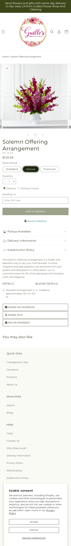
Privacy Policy (15, 463)
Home (5, 56)
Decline (34, 529)
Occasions (12, 369)
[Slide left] (28, 134)
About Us (12, 384)
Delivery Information (19, 455)
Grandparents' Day (17, 362)
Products (12, 377)
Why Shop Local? (17, 448)
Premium (50, 169)
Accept (34, 521)
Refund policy (14, 470)
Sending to (14, 194)
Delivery (12, 188)
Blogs (10, 412)
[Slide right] (42, 134)
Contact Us (13, 440)
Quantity (7, 176)
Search (11, 405)
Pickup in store (29, 188)
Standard (12, 169)
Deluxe (30, 169)
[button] (51, 31)
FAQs (10, 433)
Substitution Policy (18, 477)
